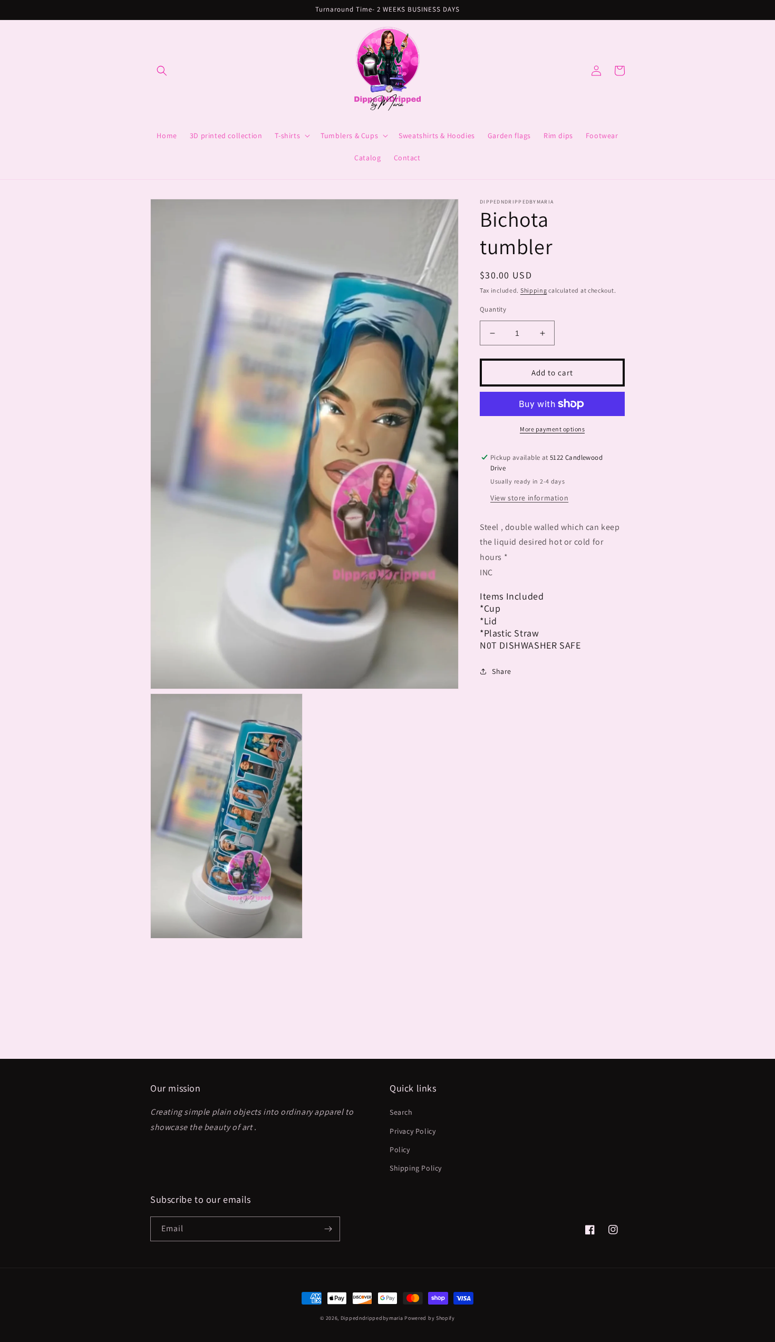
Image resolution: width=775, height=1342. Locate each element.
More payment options (552, 429)
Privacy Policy (412, 1131)
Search (401, 1112)
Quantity (493, 309)
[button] (161, 70)
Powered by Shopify (429, 1318)
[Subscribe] (328, 1229)
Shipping (533, 290)
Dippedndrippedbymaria (372, 1318)
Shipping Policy (416, 1168)
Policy (400, 1149)
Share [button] (501, 671)
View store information (529, 498)
